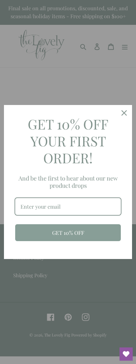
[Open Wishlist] (126, 354)
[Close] (124, 113)
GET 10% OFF (68, 232)
